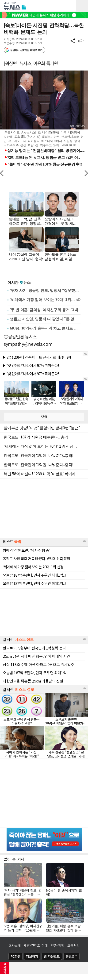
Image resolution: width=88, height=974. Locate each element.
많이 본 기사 (14, 859)
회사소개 (15, 945)
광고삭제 (5, 968)
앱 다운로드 (52, 956)
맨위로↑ (71, 956)
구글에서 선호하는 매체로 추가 (26, 50)
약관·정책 (57, 945)
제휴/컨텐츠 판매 (35, 945)
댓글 (44, 416)
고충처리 (73, 945)
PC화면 (16, 956)
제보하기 (32, 956)
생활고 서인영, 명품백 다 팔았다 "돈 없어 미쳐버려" (45, 319)
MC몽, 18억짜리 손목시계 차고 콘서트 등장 (45, 328)
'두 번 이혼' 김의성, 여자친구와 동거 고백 (44, 310)
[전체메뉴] (82, 6)
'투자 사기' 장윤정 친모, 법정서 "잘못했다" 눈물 (45, 290)
